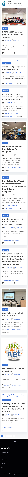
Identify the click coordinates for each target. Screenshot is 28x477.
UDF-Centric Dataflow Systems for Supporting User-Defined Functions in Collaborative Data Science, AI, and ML (13, 259)
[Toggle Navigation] (25, 3)
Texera (10, 1)
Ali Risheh (16, 40)
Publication (5, 90)
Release (3, 463)
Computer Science (8, 113)
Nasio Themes (14, 473)
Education (5, 28)
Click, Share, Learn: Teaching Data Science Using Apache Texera (12, 97)
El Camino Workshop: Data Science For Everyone (12, 149)
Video (2, 467)
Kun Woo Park (16, 415)
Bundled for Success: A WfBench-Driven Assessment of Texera (12, 222)
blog (5, 427)
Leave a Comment (8, 53)
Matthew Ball (17, 73)
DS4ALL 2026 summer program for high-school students (13, 34)
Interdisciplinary (8, 205)
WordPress (14, 475)
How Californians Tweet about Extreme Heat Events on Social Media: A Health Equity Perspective (14, 186)
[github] (15, 442)
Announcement (6, 63)
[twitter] (12, 442)
